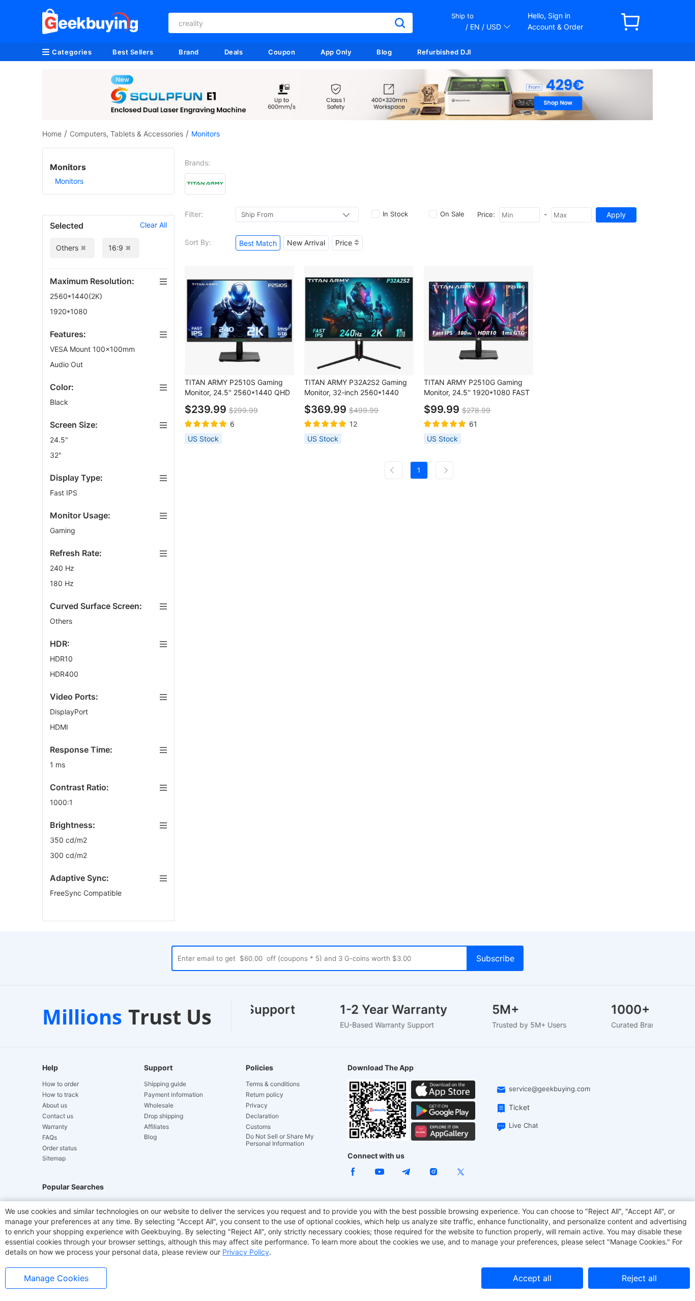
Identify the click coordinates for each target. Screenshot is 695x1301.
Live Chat (523, 1125)
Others (62, 621)
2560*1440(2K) (77, 296)
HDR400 (65, 674)
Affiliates (156, 1126)
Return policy (264, 1094)
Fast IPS (64, 492)
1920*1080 (70, 311)
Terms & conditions (273, 1084)
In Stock (395, 214)
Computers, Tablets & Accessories (126, 133)
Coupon (281, 52)
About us (54, 1105)
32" (57, 455)
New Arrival (306, 242)
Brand (189, 52)
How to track (60, 1094)
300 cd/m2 (69, 855)
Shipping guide (165, 1084)
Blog (384, 52)
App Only (336, 52)
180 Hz (63, 583)
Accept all (532, 1278)
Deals (233, 52)
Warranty (55, 1126)
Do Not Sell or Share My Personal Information (280, 1140)
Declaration (262, 1116)
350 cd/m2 (69, 840)
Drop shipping (163, 1116)
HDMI (60, 727)
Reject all (639, 1278)
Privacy (257, 1105)
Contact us (57, 1116)
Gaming (63, 530)
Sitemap (54, 1158)
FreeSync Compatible (87, 893)
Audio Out (67, 364)
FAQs (49, 1137)
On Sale (452, 214)
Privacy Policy (245, 1252)
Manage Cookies (56, 1278)
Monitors (69, 181)
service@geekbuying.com (549, 1089)
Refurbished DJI (444, 52)
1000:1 (62, 802)
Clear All (153, 224)
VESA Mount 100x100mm (93, 349)
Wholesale (158, 1105)
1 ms (58, 764)
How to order (60, 1084)
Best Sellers (132, 52)
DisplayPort (70, 711)
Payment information (173, 1094)
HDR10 (62, 658)
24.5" (60, 439)
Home (52, 133)
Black (60, 402)
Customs (258, 1126)
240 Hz (63, 568)
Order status (59, 1148)
